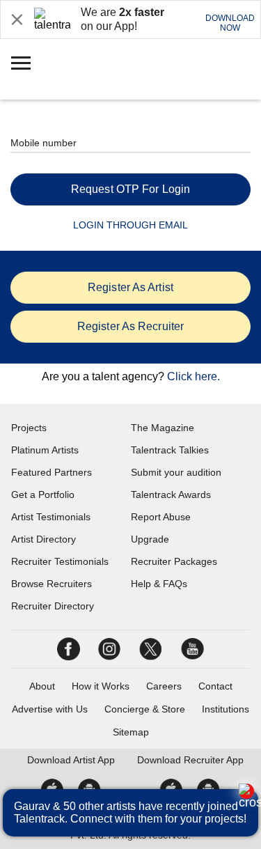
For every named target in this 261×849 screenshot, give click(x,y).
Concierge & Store (144, 709)
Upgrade (150, 539)
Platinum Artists (45, 449)
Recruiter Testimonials (60, 561)
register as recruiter (130, 326)
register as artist (130, 287)
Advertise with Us (50, 709)
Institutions (225, 709)
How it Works (100, 686)
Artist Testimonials (50, 516)
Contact (215, 686)
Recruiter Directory (52, 606)
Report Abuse (161, 516)
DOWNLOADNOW (230, 23)
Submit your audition (176, 472)
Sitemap (131, 732)
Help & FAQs (159, 583)
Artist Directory (43, 539)
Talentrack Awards (171, 494)
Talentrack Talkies (170, 449)
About (42, 686)
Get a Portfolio (42, 494)
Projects (29, 427)
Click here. (193, 376)
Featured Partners (51, 472)
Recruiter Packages (174, 561)
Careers (164, 686)
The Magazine (162, 427)
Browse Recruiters (51, 583)
